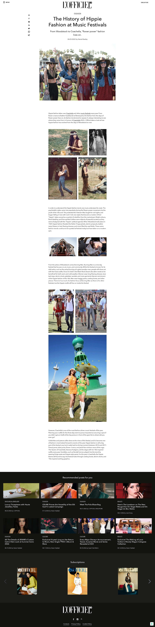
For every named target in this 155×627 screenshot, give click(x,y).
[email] (29, 15)
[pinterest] (29, 22)
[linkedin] (29, 25)
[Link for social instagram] (77, 620)
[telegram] (29, 35)
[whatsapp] (29, 32)
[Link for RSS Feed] (81, 619)
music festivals (86, 113)
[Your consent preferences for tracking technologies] (152, 624)
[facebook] (29, 18)
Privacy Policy (75, 624)
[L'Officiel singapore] (77, 5)
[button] (149, 581)
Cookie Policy (87, 624)
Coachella (69, 113)
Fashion (77, 13)
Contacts (66, 624)
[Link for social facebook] (73, 620)
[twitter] (29, 28)
